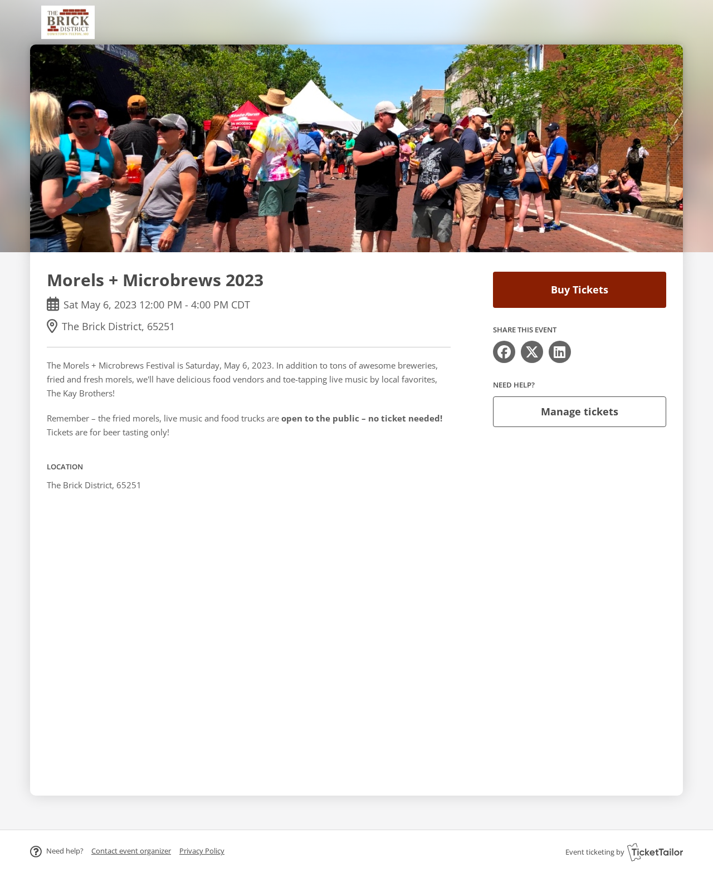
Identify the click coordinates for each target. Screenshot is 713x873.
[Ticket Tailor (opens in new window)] (655, 851)
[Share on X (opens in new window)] (532, 352)
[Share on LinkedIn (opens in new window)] (560, 352)
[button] (131, 851)
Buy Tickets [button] (579, 289)
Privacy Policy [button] (201, 851)
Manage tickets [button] (579, 411)
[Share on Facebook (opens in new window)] (504, 352)
